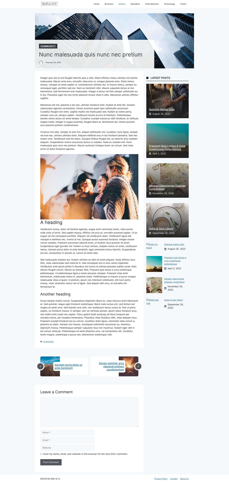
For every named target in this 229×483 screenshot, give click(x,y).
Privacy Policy (161, 478)
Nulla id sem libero (161, 228)
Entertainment (152, 4)
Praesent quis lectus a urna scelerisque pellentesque (167, 147)
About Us (184, 478)
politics (122, 4)
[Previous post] (40, 366)
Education (135, 4)
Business (109, 4)
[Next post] (138, 366)
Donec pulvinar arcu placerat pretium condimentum (111, 366)
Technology (169, 4)
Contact (173, 478)
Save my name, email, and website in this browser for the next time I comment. (85, 454)
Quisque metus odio (162, 109)
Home (96, 4)
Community (48, 46)
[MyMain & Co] (49, 4)
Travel (183, 4)
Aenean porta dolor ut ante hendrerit (68, 366)
